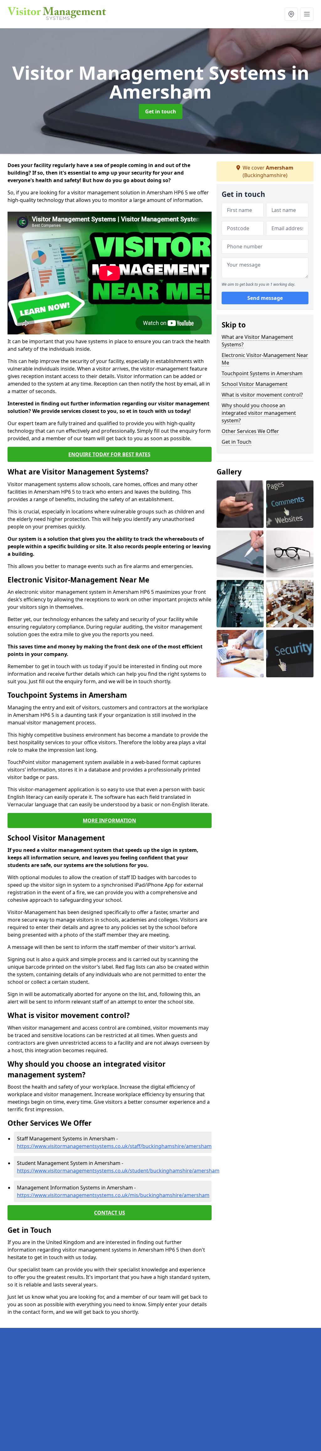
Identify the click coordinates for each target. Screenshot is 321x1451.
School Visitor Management (254, 384)
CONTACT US (109, 1212)
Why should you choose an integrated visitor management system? (259, 413)
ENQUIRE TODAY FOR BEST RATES (109, 454)
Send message (265, 298)
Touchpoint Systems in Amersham (262, 373)
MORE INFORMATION (109, 820)
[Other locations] (291, 14)
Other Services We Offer (250, 431)
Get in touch (160, 111)
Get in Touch (236, 441)
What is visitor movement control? (262, 394)
